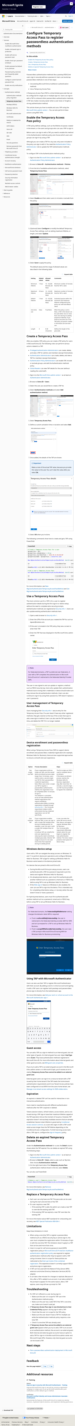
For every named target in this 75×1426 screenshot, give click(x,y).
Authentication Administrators (40, 355)
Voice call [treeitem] (9, 129)
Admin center (67, 21)
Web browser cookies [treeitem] (11, 187)
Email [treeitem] (8, 139)
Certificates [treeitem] (10, 117)
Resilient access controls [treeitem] (12, 183)
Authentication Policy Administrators (43, 361)
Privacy (42, 1422)
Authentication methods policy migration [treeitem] (14, 97)
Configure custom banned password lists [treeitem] (13, 81)
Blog (26, 1422)
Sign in (71, 16)
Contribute (34, 1422)
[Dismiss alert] (71, 3)
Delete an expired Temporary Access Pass (41, 67)
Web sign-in (38, 885)
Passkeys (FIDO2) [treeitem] (12, 104)
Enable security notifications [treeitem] (13, 85)
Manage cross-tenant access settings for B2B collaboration (47, 1089)
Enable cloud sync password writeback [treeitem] (13, 62)
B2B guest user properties (54, 1063)
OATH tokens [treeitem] (10, 126)
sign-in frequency (56, 1132)
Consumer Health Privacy (55, 1422)
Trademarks (15, 1425)
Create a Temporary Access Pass (38, 62)
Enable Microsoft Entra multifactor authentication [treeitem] (13, 45)
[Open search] (66, 16)
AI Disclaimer (5, 1422)
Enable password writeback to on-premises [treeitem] (13, 67)
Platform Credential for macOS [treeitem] (14, 121)
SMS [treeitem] (8, 136)
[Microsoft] (3, 16)
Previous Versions (17, 1422)
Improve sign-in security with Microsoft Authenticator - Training (47, 1385)
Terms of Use (5, 1425)
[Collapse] (22, 25)
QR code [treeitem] (9, 133)
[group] (50, 565)
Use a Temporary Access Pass (37, 64)
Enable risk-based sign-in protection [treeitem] (13, 50)
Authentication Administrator (40, 378)
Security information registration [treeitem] (11, 179)
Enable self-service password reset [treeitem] (11, 56)
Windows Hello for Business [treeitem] (12, 109)
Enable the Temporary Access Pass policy (40, 60)
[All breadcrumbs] (28, 27)
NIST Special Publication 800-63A (47, 1221)
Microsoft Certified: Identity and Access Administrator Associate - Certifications (47, 1397)
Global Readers (35, 368)
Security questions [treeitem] (12, 143)
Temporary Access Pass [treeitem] (14, 101)
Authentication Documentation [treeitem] (13, 33)
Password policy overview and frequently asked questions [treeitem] (13, 74)
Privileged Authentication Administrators (44, 350)
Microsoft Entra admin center (37, 110)
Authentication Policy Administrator (42, 160)
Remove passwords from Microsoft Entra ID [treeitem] (14, 147)
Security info (60, 609)
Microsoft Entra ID (37, 27)
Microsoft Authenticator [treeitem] (14, 113)
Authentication (49, 27)
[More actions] (72, 27)
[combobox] (12, 29)
